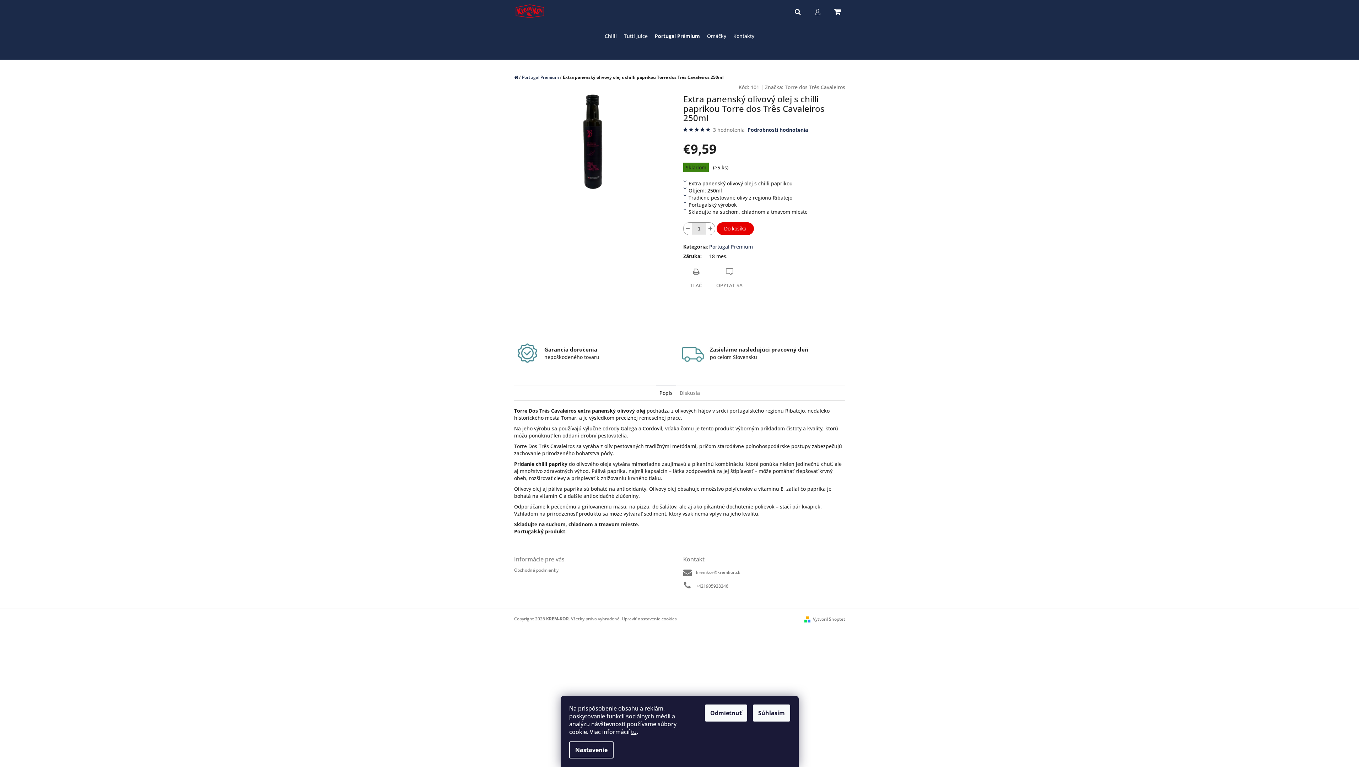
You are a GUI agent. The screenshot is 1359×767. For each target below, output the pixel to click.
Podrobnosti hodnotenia (778, 129)
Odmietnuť (726, 713)
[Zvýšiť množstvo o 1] (710, 229)
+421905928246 (712, 586)
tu (634, 732)
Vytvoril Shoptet (829, 619)
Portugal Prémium (731, 246)
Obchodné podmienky (536, 570)
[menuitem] (610, 36)
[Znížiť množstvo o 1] (688, 229)
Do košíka (735, 228)
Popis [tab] (666, 393)
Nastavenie (591, 750)
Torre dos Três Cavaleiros (815, 87)
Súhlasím (771, 713)
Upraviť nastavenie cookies (649, 619)
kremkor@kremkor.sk (718, 572)
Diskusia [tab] (690, 393)
